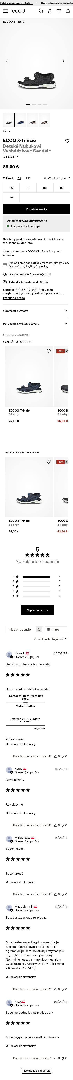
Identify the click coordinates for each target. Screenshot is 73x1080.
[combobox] (50, 639)
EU (19, 178)
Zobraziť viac (15, 739)
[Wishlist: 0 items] (58, 11)
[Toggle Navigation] (5, 11)
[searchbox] (21, 629)
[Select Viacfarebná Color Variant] (32, 120)
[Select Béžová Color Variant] (44, 120)
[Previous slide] (6, 61)
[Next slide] (63, 61)
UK (28, 178)
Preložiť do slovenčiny (22, 744)
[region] (36, 577)
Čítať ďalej (29, 968)
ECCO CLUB (35, 251)
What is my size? (59, 178)
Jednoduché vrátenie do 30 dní (28, 282)
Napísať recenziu (37, 610)
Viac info (26, 242)
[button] (36, 223)
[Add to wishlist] (67, 141)
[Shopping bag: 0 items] (67, 11)
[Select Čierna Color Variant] (9, 120)
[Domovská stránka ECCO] (18, 11)
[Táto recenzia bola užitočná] (55, 756)
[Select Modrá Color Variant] (20, 120)
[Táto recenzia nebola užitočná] (63, 756)
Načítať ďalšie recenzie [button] (36, 1070)
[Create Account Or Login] (49, 11)
